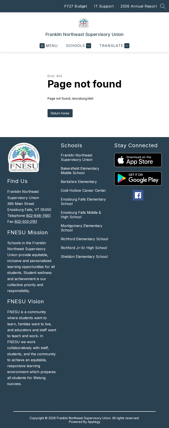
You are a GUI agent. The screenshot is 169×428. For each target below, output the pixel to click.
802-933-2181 (26, 221)
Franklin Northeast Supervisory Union (76, 157)
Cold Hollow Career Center (83, 190)
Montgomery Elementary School (81, 227)
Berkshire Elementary (79, 181)
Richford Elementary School (84, 239)
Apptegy (94, 422)
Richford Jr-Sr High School (84, 248)
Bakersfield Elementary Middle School (80, 170)
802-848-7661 (38, 215)
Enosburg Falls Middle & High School (81, 214)
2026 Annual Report (139, 6)
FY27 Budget (75, 6)
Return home (60, 113)
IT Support (104, 6)
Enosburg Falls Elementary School (83, 201)
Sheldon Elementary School (84, 256)
